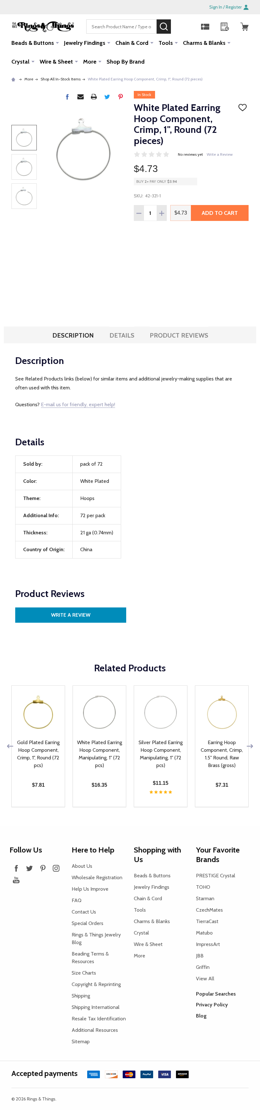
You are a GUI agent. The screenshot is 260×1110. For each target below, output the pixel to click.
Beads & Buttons (32, 42)
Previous (10, 746)
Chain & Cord (131, 42)
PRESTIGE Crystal (215, 876)
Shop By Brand (126, 61)
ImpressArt (208, 944)
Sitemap (81, 1041)
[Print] (94, 96)
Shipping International (96, 1007)
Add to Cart (220, 212)
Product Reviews (179, 335)
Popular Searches (216, 994)
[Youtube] (16, 880)
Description (73, 335)
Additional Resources (95, 1030)
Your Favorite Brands (218, 854)
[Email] (80, 96)
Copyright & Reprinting (96, 984)
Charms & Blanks (204, 42)
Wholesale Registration (97, 877)
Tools (166, 42)
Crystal (20, 61)
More (89, 61)
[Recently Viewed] (225, 27)
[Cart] (244, 27)
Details (121, 335)
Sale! (180, 26)
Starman (205, 898)
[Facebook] (67, 96)
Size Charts (84, 973)
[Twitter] (107, 96)
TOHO (203, 887)
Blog (201, 1016)
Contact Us (84, 912)
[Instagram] (56, 868)
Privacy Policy (212, 1005)
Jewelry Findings (84, 42)
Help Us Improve (90, 889)
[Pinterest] (120, 96)
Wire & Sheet (56, 61)
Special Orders (87, 923)
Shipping (81, 996)
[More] (57, 42)
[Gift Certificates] (205, 27)
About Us (82, 866)
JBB (200, 956)
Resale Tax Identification (99, 1019)
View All (205, 979)
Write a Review (220, 154)
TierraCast (207, 921)
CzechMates (209, 910)
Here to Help (93, 849)
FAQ (76, 900)
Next (250, 746)
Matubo (204, 933)
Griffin (203, 967)
